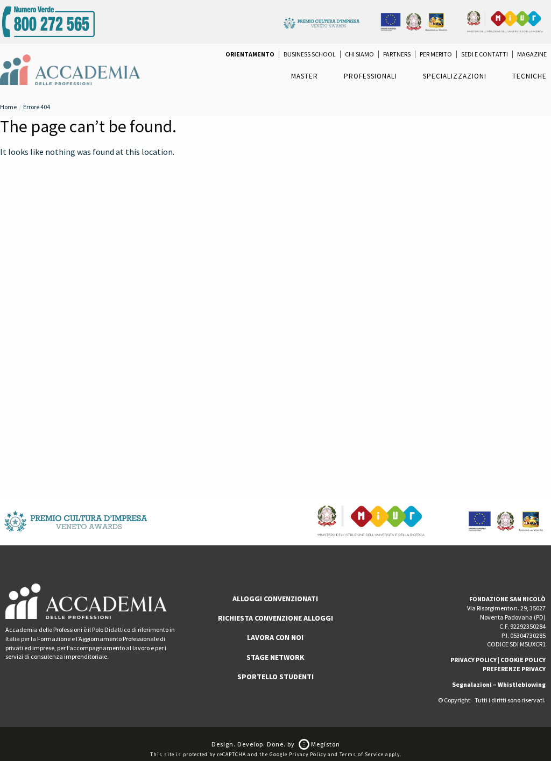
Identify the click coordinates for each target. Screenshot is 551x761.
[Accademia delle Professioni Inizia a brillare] (70, 68)
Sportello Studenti (275, 676)
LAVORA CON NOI (275, 637)
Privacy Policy (307, 754)
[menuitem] (250, 54)
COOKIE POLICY (523, 660)
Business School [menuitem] (310, 54)
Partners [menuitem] (397, 54)
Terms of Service (362, 754)
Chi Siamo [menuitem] (359, 54)
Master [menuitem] (304, 76)
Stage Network (275, 657)
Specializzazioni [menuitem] (454, 76)
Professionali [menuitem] (370, 76)
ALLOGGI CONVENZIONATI (275, 598)
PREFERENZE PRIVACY (514, 669)
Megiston (324, 744)
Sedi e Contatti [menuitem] (484, 54)
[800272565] (48, 20)
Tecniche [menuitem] (529, 76)
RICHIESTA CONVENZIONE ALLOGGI (275, 618)
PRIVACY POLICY (473, 660)
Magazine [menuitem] (532, 54)
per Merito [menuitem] (436, 54)
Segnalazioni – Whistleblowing (499, 684)
